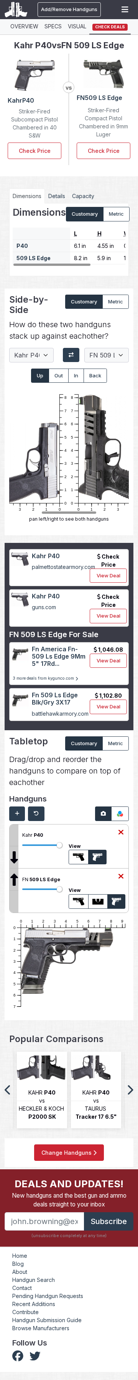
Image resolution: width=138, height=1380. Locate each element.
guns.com (44, 607)
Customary (85, 214)
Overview (24, 26)
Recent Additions (33, 1304)
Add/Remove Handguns (69, 9)
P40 (22, 246)
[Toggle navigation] (125, 9)
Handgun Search (33, 1280)
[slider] (59, 845)
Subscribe (108, 1221)
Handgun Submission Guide (47, 1320)
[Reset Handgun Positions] (36, 813)
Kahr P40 (46, 556)
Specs (53, 26)
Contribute (25, 1312)
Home (19, 1255)
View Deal (108, 575)
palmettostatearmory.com (63, 567)
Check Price (35, 151)
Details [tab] (56, 196)
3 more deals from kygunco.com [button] (44, 678)
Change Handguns (67, 1152)
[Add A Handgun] (17, 813)
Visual (77, 26)
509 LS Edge (33, 258)
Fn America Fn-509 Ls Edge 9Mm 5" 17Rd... (58, 656)
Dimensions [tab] (27, 196)
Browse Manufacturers (40, 1328)
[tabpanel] (69, 237)
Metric (116, 214)
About (19, 1272)
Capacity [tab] (83, 196)
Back (95, 375)
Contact (22, 1288)
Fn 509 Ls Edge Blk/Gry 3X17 (55, 698)
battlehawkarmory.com (60, 713)
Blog (18, 1263)
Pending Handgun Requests (47, 1296)
